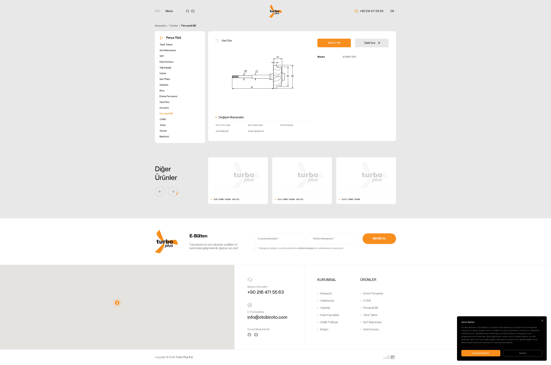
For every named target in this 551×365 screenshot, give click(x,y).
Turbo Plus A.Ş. (184, 357)
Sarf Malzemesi (168, 50)
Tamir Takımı (166, 44)
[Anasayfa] (275, 11)
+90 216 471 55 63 (265, 292)
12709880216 (222, 131)
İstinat (163, 73)
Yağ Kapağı (165, 67)
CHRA (163, 119)
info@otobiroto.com (267, 317)
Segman (164, 84)
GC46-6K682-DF (256, 131)
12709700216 (286, 125)
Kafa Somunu (166, 61)
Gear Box (164, 102)
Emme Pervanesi (168, 96)
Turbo (163, 125)
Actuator (164, 107)
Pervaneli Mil (166, 113)
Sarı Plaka (165, 79)
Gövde (163, 130)
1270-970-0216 (223, 125)
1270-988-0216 (255, 125)
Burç (162, 90)
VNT (162, 56)
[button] (117, 302)
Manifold (164, 136)
